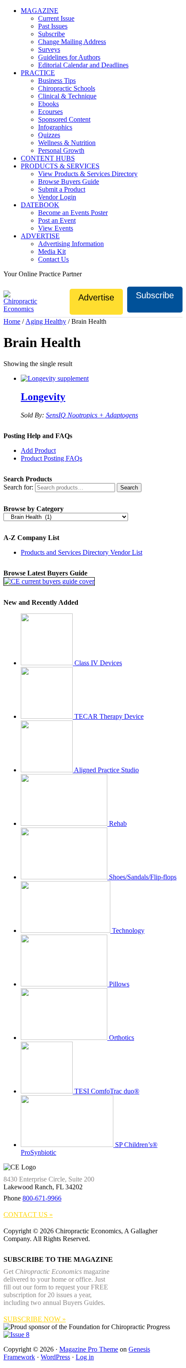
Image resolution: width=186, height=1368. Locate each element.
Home (11, 321)
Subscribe (155, 295)
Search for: (18, 487)
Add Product (38, 450)
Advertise (96, 297)
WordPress (55, 1357)
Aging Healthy (46, 321)
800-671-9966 (41, 1198)
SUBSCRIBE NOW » (34, 1319)
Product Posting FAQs (51, 458)
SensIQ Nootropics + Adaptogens (92, 415)
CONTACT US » (28, 1214)
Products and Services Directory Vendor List (81, 552)
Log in (85, 1357)
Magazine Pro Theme (88, 1349)
